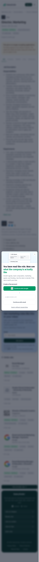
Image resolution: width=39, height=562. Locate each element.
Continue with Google (21, 288)
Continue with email (19, 302)
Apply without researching (19, 307)
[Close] (34, 254)
